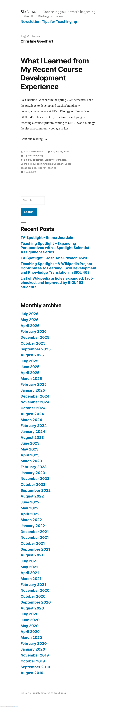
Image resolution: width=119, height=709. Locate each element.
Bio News (28, 11)
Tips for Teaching (57, 21)
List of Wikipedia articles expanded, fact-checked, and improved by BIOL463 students (57, 282)
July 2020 (29, 614)
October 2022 (33, 484)
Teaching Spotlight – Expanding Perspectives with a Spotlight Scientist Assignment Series (55, 247)
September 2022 (36, 490)
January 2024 (33, 431)
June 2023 (30, 443)
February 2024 (34, 425)
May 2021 (29, 567)
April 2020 (30, 631)
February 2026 (34, 331)
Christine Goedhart (34, 151)
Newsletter (30, 21)
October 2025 (33, 343)
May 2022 (29, 508)
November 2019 (35, 655)
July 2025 (29, 361)
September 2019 (35, 667)
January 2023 (33, 473)
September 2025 (36, 349)
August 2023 (32, 437)
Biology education (33, 159)
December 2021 (35, 531)
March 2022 (31, 520)
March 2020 (31, 637)
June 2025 (30, 367)
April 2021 (30, 573)
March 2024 (31, 420)
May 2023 (29, 449)
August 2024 (32, 414)
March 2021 (31, 578)
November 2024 (35, 402)
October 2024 (33, 408)
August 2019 (32, 673)
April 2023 (30, 455)
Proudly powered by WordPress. (49, 693)
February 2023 (34, 467)
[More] (75, 22)
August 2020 (32, 608)
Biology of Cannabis (55, 159)
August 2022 (32, 496)
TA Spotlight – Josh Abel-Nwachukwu (54, 258)
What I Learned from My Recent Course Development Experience (55, 73)
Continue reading (34, 139)
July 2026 (29, 314)
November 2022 (35, 478)
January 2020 (33, 649)
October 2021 (33, 543)
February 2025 (34, 384)
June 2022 (30, 502)
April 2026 (30, 325)
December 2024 (35, 396)
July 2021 (29, 561)
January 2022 (33, 526)
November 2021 (35, 537)
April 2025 (30, 372)
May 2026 (29, 320)
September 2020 (36, 602)
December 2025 (35, 337)
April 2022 (30, 514)
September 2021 (35, 549)
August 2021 (32, 555)
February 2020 (34, 643)
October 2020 (33, 596)
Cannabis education (31, 163)
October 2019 (33, 661)
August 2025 (32, 355)
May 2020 (30, 626)
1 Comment (30, 172)
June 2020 (30, 620)
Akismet (16, 707)
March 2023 (31, 461)
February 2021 (33, 584)
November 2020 (35, 590)
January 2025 (33, 390)
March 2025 (31, 378)
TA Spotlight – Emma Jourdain (47, 237)
